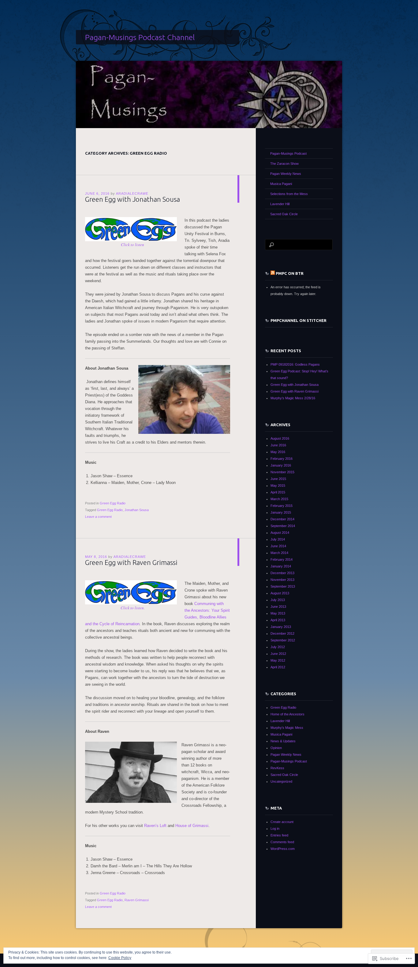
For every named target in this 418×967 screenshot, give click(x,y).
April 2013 (278, 620)
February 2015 (282, 505)
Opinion (276, 748)
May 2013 (278, 613)
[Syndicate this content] (273, 273)
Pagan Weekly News (285, 173)
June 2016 (278, 445)
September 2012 (283, 640)
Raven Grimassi (137, 900)
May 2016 (278, 452)
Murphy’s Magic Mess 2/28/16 (293, 398)
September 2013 (283, 586)
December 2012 (282, 633)
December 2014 (282, 519)
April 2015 (278, 492)
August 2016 (280, 438)
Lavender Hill (279, 204)
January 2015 (281, 512)
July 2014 (278, 539)
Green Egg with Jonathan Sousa (132, 199)
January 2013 (281, 627)
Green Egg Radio (112, 503)
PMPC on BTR (290, 273)
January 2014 (281, 566)
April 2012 (278, 667)
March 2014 (279, 553)
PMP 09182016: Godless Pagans (295, 364)
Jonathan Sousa (137, 510)
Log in (275, 828)
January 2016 (281, 465)
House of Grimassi (191, 825)
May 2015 (278, 485)
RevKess (277, 768)
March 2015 (279, 499)
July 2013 (278, 600)
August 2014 (280, 532)
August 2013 (280, 593)
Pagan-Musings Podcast (288, 153)
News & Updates (283, 741)
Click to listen (132, 244)
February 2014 (282, 559)
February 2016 (282, 458)
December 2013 (282, 573)
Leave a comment (98, 517)
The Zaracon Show (284, 163)
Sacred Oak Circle (284, 214)
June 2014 (278, 546)
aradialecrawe (132, 193)
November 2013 (282, 579)
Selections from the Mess (289, 194)
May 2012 (278, 660)
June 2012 (278, 653)
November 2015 (282, 472)
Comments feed (282, 842)
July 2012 (278, 647)
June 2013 (278, 606)
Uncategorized (281, 781)
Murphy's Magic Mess (287, 727)
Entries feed (279, 835)
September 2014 (283, 526)
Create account (282, 822)
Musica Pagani (281, 184)
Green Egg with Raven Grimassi (131, 562)
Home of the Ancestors (287, 714)
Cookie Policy (119, 958)
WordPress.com (283, 849)
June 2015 (278, 479)
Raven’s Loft (155, 825)
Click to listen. (133, 608)
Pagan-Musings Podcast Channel (140, 37)
